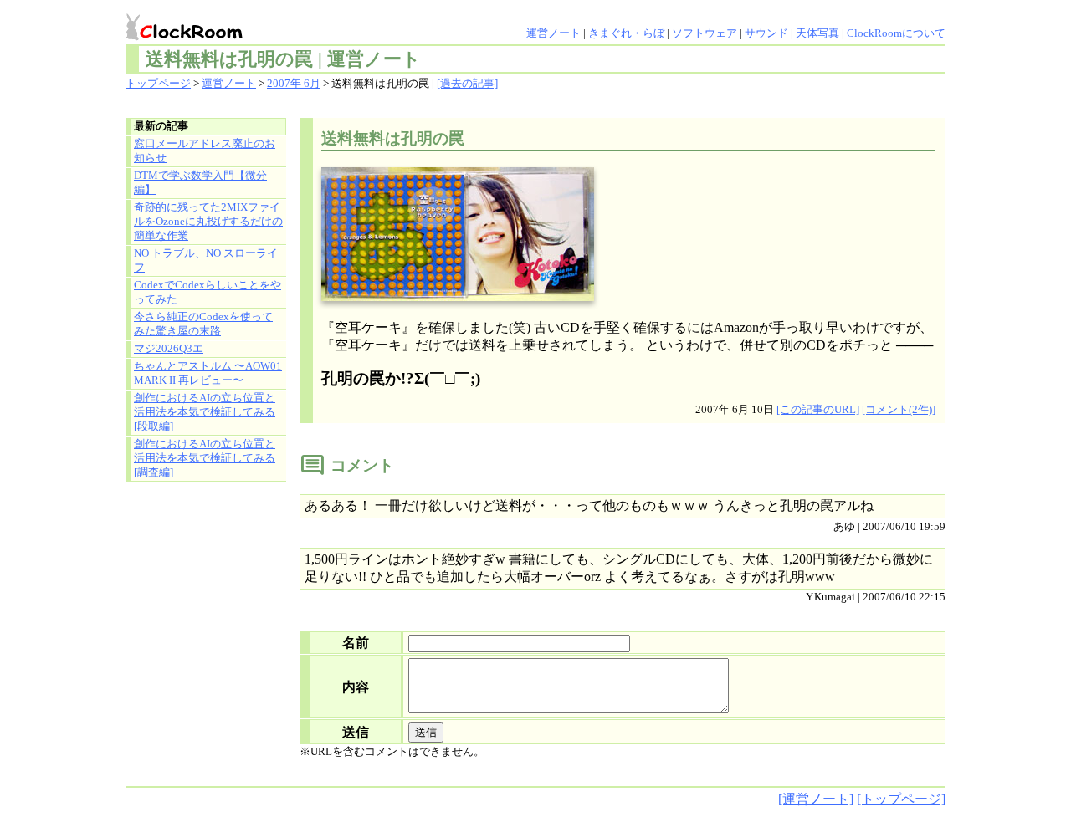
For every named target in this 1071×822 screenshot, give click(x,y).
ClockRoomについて (896, 33)
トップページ (158, 83)
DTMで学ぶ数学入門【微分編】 (200, 183)
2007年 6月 (293, 83)
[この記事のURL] (817, 410)
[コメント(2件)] (898, 410)
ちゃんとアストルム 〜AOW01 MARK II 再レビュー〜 (208, 373)
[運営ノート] (815, 799)
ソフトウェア (704, 33)
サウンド (766, 33)
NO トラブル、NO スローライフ (206, 260)
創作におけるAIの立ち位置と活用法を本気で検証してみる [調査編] (204, 458)
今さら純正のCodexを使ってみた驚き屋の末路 (203, 324)
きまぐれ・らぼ (626, 33)
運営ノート (553, 33)
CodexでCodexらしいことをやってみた (207, 292)
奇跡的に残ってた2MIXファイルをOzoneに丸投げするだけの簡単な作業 (208, 222)
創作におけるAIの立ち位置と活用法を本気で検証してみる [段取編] (204, 412)
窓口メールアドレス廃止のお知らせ (204, 151)
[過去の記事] (467, 83)
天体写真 (817, 33)
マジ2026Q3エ (168, 349)
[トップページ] (901, 799)
